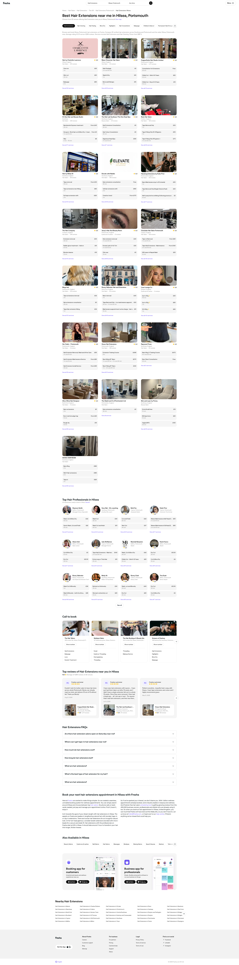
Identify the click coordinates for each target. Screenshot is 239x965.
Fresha (70, 800)
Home (64, 10)
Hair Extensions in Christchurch (115, 909)
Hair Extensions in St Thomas (88, 915)
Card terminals (113, 945)
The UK (91, 10)
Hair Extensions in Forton (144, 921)
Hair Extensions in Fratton (87, 909)
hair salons (94, 805)
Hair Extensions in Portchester (146, 918)
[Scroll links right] (183, 914)
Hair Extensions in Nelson (62, 906)
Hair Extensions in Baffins (62, 921)
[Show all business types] (175, 844)
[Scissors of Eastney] (163, 641)
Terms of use (139, 945)
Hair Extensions (82, 10)
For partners (112, 940)
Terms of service (141, 942)
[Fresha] (6, 3)
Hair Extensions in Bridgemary (175, 915)
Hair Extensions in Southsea (114, 918)
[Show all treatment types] (175, 25)
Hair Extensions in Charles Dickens (90, 906)
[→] (176, 641)
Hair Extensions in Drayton (145, 915)
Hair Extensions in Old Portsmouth (90, 918)
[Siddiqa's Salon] (105, 641)
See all (119, 605)
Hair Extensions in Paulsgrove (175, 921)
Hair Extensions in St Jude (113, 906)
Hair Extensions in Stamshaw (63, 909)
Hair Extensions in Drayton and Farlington (149, 912)
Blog (83, 945)
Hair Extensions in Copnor (62, 918)
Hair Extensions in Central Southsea (116, 912)
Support (111, 948)
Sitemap (84, 948)
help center (160, 814)
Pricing (111, 942)
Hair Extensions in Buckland (63, 915)
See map (119, 19)
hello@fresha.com (135, 814)
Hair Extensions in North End (63, 912)
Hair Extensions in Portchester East (177, 918)
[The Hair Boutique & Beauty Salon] (134, 641)
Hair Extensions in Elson (144, 906)
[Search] (151, 3)
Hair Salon (71, 10)
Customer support (87, 942)
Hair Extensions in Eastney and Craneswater (118, 915)
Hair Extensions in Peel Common (176, 909)
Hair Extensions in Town (113, 921)
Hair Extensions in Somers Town (89, 912)
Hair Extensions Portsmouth (105, 10)
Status (111, 951)
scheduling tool (145, 805)
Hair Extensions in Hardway (145, 909)
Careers (84, 940)
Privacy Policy (140, 940)
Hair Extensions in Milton (87, 921)
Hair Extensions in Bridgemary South (177, 912)
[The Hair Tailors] (75, 641)
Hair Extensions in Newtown (175, 906)
